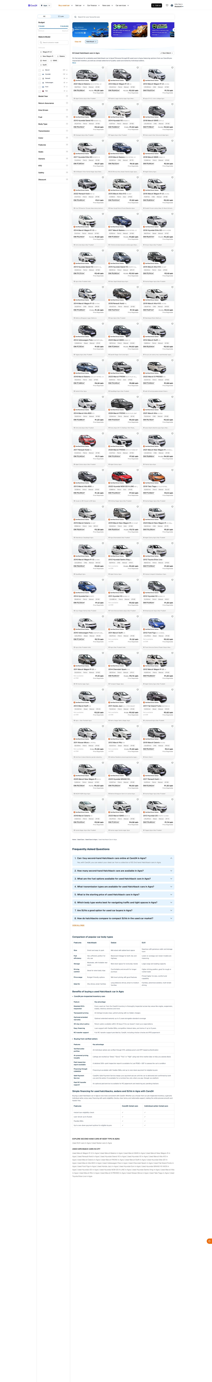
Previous (72, 30)
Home (74, 839)
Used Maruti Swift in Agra (135, 1160)
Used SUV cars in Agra (81, 1143)
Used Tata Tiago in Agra (159, 1173)
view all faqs (78, 925)
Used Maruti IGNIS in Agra (134, 1153)
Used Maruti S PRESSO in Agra (113, 1173)
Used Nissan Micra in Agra (137, 1173)
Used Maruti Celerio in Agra (89, 1160)
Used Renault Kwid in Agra (88, 1156)
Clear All (78, 42)
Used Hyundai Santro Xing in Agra (145, 1170)
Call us (158, 5)
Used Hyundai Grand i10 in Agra (113, 1156)
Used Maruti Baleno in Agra (111, 1153)
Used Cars (80, 839)
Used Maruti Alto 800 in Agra (89, 1163)
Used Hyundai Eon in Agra (129, 1166)
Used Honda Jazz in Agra (107, 1166)
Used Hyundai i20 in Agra (88, 1170)
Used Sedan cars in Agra (102, 1143)
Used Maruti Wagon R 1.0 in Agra (85, 1153)
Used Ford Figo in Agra (87, 1166)
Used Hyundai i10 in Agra (137, 1156)
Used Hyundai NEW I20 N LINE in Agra (115, 1170)
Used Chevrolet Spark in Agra (140, 1163)
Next (174, 30)
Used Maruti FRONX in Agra (112, 1160)
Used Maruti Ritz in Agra (89, 1173)
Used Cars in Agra (91, 839)
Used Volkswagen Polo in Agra (115, 1163)
